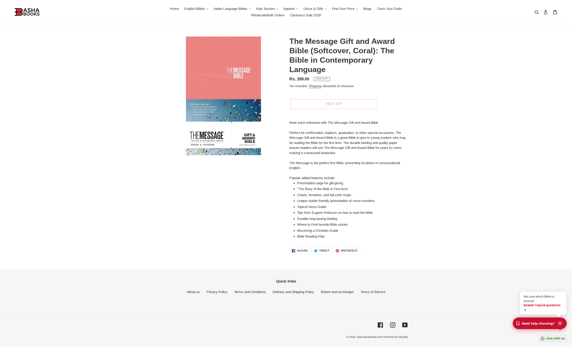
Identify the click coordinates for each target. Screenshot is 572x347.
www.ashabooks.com (370, 336)
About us (193, 292)
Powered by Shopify (395, 336)
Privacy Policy (216, 292)
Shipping (315, 86)
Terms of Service (373, 292)
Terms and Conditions (250, 292)
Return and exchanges (337, 292)
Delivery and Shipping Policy (293, 292)
